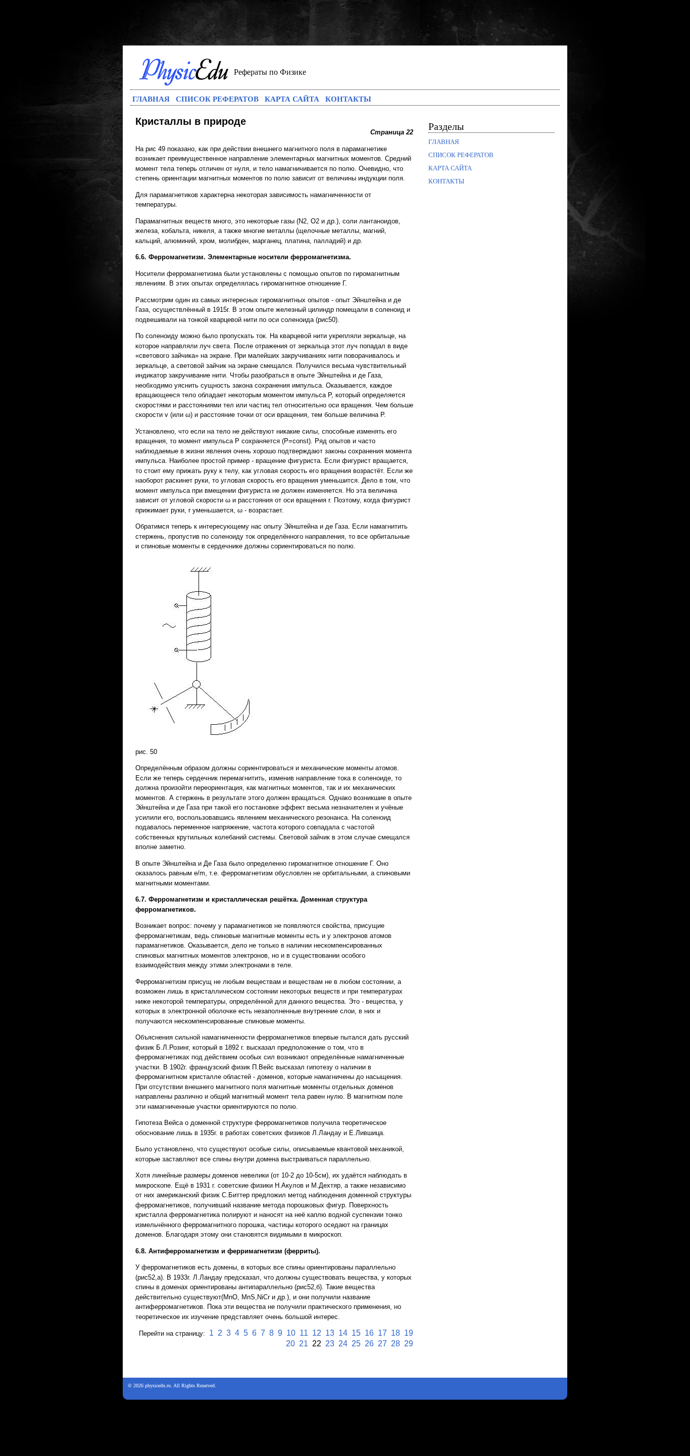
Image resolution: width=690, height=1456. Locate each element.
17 (382, 1333)
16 (369, 1333)
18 (395, 1333)
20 (290, 1343)
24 (343, 1343)
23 (329, 1343)
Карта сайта (292, 98)
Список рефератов (217, 98)
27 (382, 1343)
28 (395, 1343)
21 (303, 1343)
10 (290, 1333)
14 (343, 1333)
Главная (151, 98)
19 (408, 1333)
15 (356, 1333)
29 (408, 1343)
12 (316, 1333)
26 (369, 1343)
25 (356, 1343)
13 (329, 1333)
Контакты (348, 98)
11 (304, 1333)
